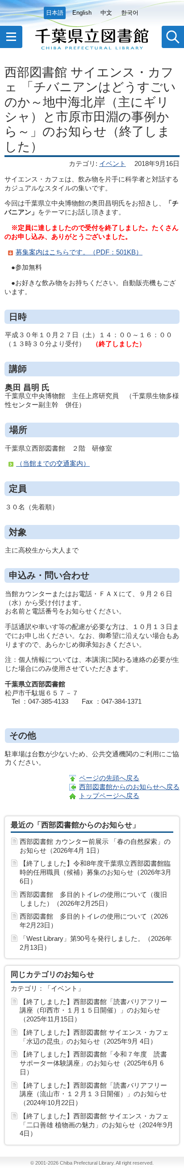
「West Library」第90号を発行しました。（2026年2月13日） (96, 943)
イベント (112, 163)
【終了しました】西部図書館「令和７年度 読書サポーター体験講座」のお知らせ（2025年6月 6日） (93, 1063)
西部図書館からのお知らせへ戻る (129, 787)
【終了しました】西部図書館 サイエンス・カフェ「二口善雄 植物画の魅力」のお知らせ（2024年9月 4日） (96, 1125)
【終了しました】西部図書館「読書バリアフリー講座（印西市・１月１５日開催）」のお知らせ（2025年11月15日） (93, 1010)
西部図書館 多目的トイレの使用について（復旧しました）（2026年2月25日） (93, 899)
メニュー (11, 37)
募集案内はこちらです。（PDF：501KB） (79, 252)
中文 (106, 12)
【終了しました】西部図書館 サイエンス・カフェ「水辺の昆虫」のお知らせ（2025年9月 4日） (94, 1037)
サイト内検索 (173, 37)
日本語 (54, 12)
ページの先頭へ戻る (109, 778)
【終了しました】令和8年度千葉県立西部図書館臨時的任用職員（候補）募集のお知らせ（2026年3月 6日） (95, 872)
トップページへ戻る (109, 795)
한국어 (129, 12)
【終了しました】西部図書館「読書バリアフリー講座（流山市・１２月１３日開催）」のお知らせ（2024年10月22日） (93, 1094)
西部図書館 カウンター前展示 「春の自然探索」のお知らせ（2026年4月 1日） (95, 846)
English (82, 12)
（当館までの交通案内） (53, 463)
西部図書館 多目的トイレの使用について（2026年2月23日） (94, 920)
